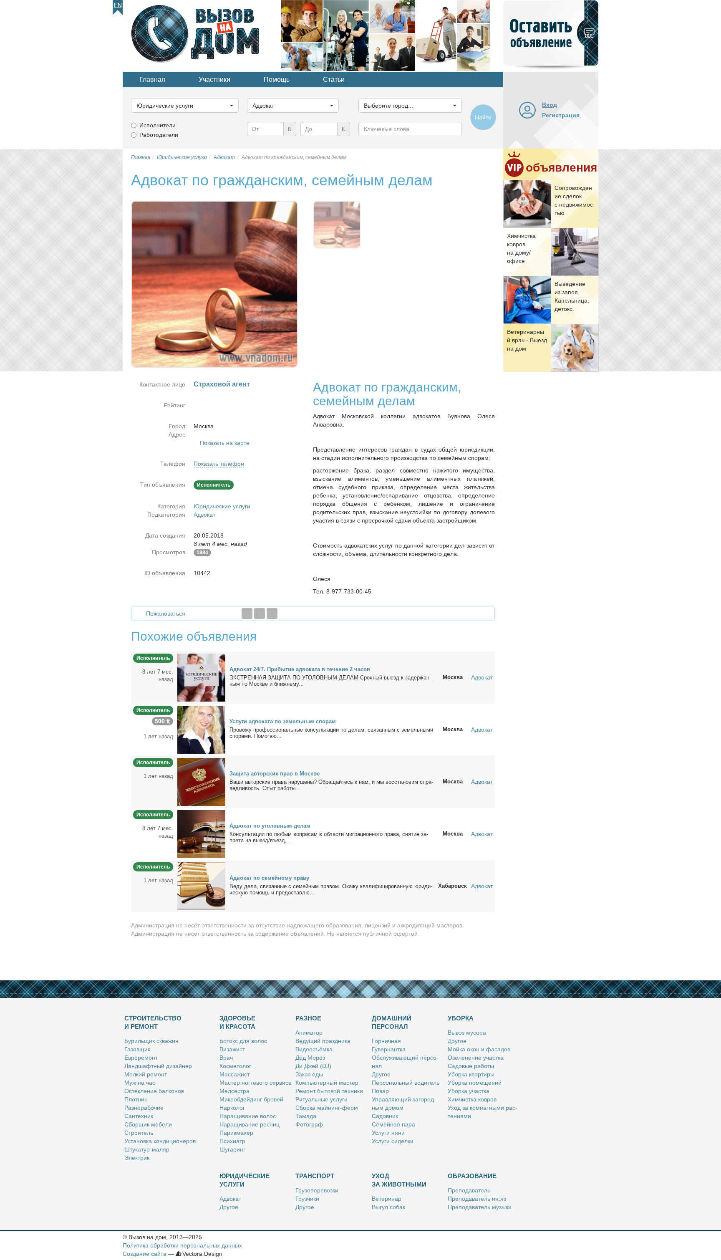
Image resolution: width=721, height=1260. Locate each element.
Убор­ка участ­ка (468, 1091)
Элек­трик (136, 1157)
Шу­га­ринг (232, 1149)
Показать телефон (219, 463)
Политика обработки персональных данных (182, 1245)
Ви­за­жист (232, 1049)
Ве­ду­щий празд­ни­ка (322, 1041)
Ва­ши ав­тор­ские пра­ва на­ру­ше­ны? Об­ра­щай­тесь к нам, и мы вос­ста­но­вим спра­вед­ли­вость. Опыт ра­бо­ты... (331, 785)
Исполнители (157, 125)
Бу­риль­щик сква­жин (151, 1041)
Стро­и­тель (138, 1132)
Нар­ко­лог (232, 1107)
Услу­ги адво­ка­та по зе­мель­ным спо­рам (282, 721)
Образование (472, 1175)
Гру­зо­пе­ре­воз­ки (316, 1190)
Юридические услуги (222, 506)
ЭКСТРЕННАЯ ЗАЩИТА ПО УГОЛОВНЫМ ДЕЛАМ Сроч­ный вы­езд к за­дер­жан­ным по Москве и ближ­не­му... (330, 680)
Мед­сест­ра (234, 1091)
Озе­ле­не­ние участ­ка (476, 1057)
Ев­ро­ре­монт (141, 1057)
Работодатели (158, 134)
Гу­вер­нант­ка (389, 1049)
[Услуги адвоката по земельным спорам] (201, 729)
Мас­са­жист (234, 1074)
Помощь (277, 79)
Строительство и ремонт (153, 1022)
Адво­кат (230, 1198)
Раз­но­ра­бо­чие (144, 1107)
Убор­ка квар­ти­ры (471, 1074)
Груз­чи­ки (307, 1198)
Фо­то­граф (309, 1124)
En (118, 5)
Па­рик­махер (236, 1132)
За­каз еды (309, 1074)
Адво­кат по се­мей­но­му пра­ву (269, 878)
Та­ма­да (305, 1116)
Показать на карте (225, 442)
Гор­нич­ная (386, 1041)
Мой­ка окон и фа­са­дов (479, 1049)
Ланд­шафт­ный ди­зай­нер (158, 1066)
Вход (549, 104)
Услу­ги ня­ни (388, 1132)
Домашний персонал (391, 1022)
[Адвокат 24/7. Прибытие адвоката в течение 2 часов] (201, 677)
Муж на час (139, 1082)
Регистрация (561, 115)
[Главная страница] (202, 35)
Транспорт (314, 1175)
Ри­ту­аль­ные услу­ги (321, 1099)
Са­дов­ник (385, 1116)
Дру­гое (381, 1074)
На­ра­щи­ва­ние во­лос (247, 1116)
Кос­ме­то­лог (235, 1066)
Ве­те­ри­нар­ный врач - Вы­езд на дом (527, 340)
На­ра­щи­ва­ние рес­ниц (249, 1124)
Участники (214, 79)
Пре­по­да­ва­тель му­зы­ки (480, 1207)
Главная (152, 79)
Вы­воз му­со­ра (467, 1032)
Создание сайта (144, 1253)
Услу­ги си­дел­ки (392, 1141)
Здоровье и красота (237, 1022)
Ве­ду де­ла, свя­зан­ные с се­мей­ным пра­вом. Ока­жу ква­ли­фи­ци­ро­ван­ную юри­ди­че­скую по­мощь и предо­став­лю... (330, 889)
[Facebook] (247, 613)
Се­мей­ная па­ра (393, 1124)
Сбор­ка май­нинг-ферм (326, 1107)
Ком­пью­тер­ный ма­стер (326, 1082)
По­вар (380, 1091)
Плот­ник (135, 1099)
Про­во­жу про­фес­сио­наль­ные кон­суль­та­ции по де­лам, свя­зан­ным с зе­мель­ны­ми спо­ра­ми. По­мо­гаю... (331, 733)
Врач (226, 1057)
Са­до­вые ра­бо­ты (471, 1066)
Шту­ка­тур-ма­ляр (146, 1149)
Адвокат (204, 514)
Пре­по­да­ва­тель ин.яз (477, 1198)
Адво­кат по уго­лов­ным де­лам (269, 826)
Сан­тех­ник (138, 1116)
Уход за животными (399, 1180)
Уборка (461, 1018)
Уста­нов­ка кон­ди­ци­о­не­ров (160, 1141)
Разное (308, 1018)
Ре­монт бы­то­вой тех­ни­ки (329, 1091)
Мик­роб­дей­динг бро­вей (251, 1099)
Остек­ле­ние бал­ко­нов (154, 1091)
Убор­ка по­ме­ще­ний (475, 1082)
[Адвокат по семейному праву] (201, 885)
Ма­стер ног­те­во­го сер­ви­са (255, 1082)
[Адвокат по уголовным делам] (201, 833)
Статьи (334, 79)
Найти (483, 117)
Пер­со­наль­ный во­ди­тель (405, 1082)
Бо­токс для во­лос (243, 1041)
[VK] (272, 613)
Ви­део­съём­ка (314, 1049)
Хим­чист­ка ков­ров (472, 1099)
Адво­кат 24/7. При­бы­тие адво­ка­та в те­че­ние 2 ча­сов (299, 669)
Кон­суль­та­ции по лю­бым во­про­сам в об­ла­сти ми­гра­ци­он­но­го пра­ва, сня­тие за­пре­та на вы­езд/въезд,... (328, 837)
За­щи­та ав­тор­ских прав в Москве (274, 773)
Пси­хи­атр (232, 1141)
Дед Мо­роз (310, 1057)
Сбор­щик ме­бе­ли (148, 1124)
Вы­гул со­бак (388, 1207)
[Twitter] (259, 613)
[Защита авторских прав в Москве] (201, 781)
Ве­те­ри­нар (386, 1198)
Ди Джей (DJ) (313, 1066)
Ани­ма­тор (309, 1032)
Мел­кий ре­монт (145, 1074)
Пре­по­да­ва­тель (469, 1190)
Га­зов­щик (137, 1049)
